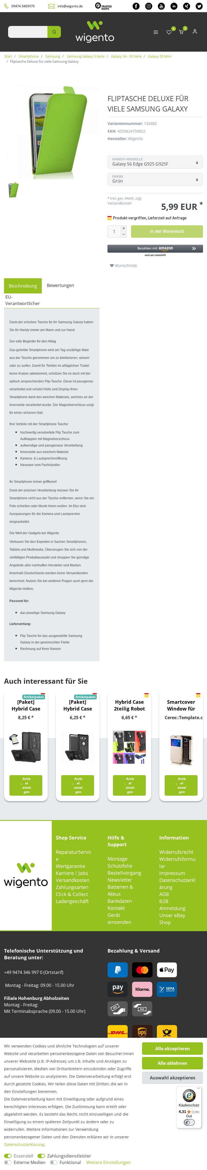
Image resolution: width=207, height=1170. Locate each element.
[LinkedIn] (174, 6)
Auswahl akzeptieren (172, 1078)
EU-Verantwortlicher (22, 300)
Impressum (172, 873)
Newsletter (120, 880)
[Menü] (198, 1089)
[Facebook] (136, 6)
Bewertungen (60, 285)
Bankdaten (120, 901)
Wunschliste (125, 265)
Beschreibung (23, 286)
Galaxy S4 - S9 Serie (126, 56)
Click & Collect (72, 894)
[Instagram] (148, 6)
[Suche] (54, 32)
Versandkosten (72, 880)
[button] (155, 251)
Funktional (70, 1162)
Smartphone (28, 56)
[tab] (23, 285)
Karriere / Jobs (72, 873)
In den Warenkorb (167, 231)
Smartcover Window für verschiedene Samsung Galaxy (181, 705)
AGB (164, 894)
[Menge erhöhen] (123, 228)
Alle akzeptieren (172, 1049)
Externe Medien (30, 1162)
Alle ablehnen (172, 1063)
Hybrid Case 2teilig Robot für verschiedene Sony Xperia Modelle (129, 705)
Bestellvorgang (124, 873)
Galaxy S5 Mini (159, 56)
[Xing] (186, 6)
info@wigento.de (70, 6)
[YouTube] (161, 6)
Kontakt (116, 908)
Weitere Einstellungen (108, 1162)
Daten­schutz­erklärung (24, 1144)
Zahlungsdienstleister (69, 1156)
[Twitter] (199, 6)
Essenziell (23, 1156)
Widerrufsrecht (176, 852)
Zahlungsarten (72, 887)
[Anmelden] (195, 32)
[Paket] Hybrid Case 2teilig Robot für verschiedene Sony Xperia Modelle (26, 705)
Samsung (52, 56)
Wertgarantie (70, 866)
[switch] (189, 1122)
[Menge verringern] (123, 235)
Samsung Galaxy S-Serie (85, 56)
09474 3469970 (23, 6)
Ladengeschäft (72, 901)
